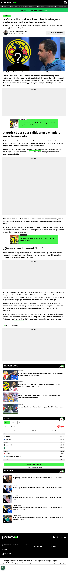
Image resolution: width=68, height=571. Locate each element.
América (6, 75)
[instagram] (58, 537)
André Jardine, (19, 319)
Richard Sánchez (31, 295)
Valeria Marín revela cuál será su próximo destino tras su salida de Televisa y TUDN (37, 498)
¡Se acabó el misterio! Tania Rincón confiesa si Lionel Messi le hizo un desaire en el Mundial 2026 (38, 478)
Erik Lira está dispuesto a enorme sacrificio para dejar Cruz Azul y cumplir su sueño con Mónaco (41, 374)
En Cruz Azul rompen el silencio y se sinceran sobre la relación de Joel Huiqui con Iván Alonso (37, 488)
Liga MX (20, 371)
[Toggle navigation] (1, 2)
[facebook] (54, 537)
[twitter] (61, 537)
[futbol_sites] (7, 554)
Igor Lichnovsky (35, 149)
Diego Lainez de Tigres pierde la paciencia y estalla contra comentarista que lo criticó (39, 396)
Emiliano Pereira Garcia (20, 31)
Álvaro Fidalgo (44, 295)
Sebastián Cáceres (18, 295)
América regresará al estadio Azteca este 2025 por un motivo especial (37, 239)
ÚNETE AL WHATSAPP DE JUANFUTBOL (32, 10)
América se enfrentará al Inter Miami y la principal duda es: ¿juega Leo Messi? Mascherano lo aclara (39, 124)
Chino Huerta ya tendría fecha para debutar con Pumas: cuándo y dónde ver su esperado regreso (38, 518)
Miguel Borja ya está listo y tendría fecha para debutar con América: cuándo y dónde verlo (39, 385)
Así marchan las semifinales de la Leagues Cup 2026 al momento (40, 407)
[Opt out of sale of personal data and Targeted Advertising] (3, 568)
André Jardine (15, 326)
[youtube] (65, 537)
